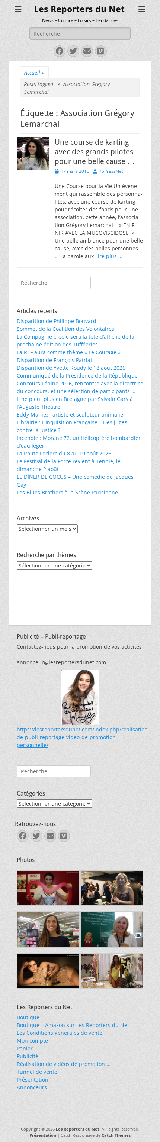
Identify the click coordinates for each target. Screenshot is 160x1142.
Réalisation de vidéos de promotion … (64, 1063)
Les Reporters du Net (79, 9)
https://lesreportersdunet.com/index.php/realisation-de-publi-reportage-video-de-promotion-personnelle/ (83, 737)
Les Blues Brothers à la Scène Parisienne (67, 492)
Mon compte (32, 1040)
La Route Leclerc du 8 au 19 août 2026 (64, 453)
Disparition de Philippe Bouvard (56, 321)
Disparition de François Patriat (54, 359)
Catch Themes (116, 1135)
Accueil (34, 72)
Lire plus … (108, 256)
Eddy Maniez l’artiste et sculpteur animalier (71, 414)
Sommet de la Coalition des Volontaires (65, 328)
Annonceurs (32, 1087)
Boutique (28, 1017)
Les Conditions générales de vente (59, 1032)
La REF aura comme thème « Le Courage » (69, 352)
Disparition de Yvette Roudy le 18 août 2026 (71, 367)
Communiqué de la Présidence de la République (77, 375)
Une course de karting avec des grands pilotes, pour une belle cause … (95, 152)
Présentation (32, 1079)
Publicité (27, 1056)
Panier (25, 1048)
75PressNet (111, 171)
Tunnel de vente (37, 1071)
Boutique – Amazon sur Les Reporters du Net (73, 1025)
